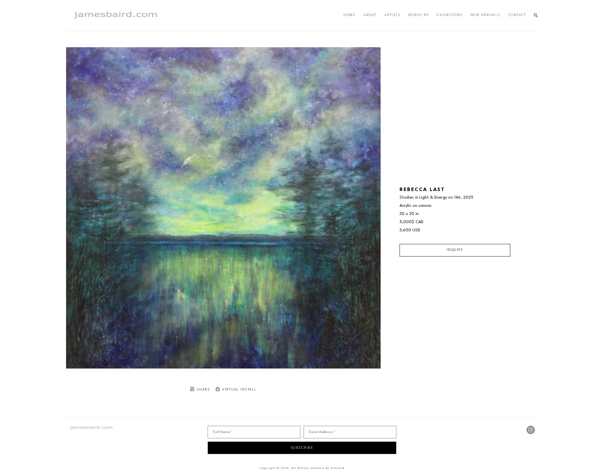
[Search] (536, 16)
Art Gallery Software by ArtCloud (317, 468)
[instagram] (531, 430)
